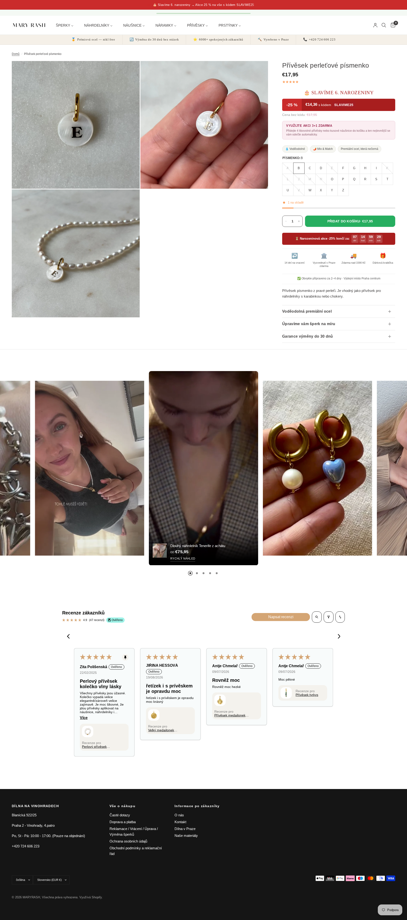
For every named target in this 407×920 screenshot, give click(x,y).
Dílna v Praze (185, 829)
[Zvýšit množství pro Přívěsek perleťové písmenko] (298, 221)
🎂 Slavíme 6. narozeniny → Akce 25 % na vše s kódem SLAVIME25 (203, 5)
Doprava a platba (123, 822)
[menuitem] (66, 25)
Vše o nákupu (123, 806)
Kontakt (180, 822)
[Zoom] (129, 70)
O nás (179, 815)
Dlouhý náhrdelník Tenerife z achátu (197, 546)
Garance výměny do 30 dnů (307, 336)
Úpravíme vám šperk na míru (308, 324)
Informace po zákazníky (197, 806)
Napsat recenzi (280, 617)
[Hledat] (383, 25)
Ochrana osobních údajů (128, 841)
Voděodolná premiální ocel (307, 311)
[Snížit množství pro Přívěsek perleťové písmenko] (285, 221)
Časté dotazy (120, 815)
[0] (391, 25)
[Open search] (317, 617)
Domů (16, 54)
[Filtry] (329, 617)
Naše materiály (186, 836)
